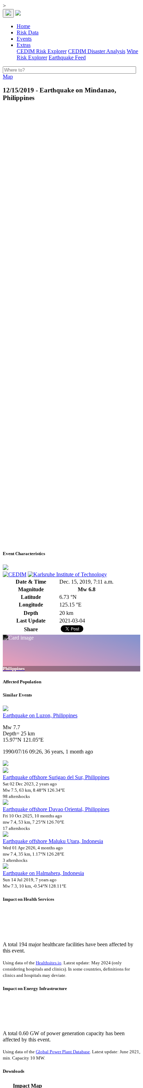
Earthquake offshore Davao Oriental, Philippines (56, 809)
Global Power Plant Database (63, 1051)
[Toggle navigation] (8, 13)
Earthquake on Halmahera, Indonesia (43, 873)
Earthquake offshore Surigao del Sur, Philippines (56, 777)
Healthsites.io (48, 962)
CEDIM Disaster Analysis (96, 51)
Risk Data (28, 32)
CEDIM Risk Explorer (42, 51)
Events (24, 39)
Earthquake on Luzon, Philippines (40, 715)
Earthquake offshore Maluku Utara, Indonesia (53, 841)
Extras (24, 45)
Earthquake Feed (67, 57)
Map (8, 77)
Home (23, 26)
